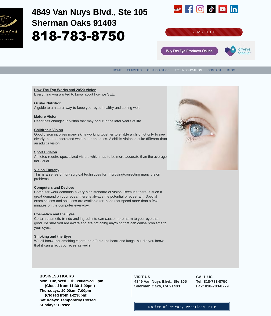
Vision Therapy (46, 170)
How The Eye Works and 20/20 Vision (65, 90)
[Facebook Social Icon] (189, 9)
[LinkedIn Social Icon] (234, 9)
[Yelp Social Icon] (178, 9)
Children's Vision (48, 130)
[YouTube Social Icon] (222, 9)
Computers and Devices (54, 188)
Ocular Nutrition (47, 103)
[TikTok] (211, 9)
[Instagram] (200, 9)
